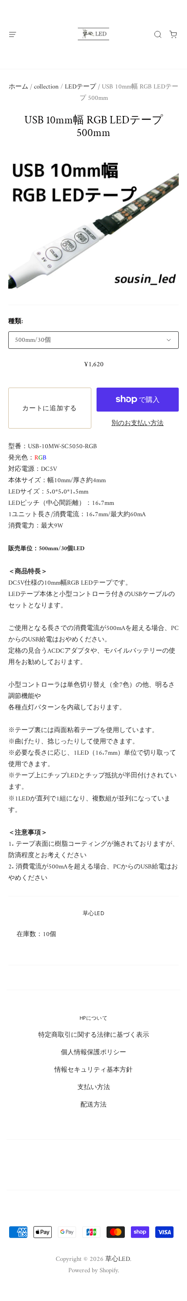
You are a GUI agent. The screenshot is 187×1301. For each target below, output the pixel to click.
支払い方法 (93, 1087)
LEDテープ (80, 86)
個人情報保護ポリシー (93, 1052)
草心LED (93, 913)
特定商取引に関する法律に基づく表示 (93, 1035)
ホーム (18, 86)
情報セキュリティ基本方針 (93, 1070)
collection (46, 86)
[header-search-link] (158, 34)
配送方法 (93, 1104)
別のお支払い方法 (137, 423)
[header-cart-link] (173, 34)
